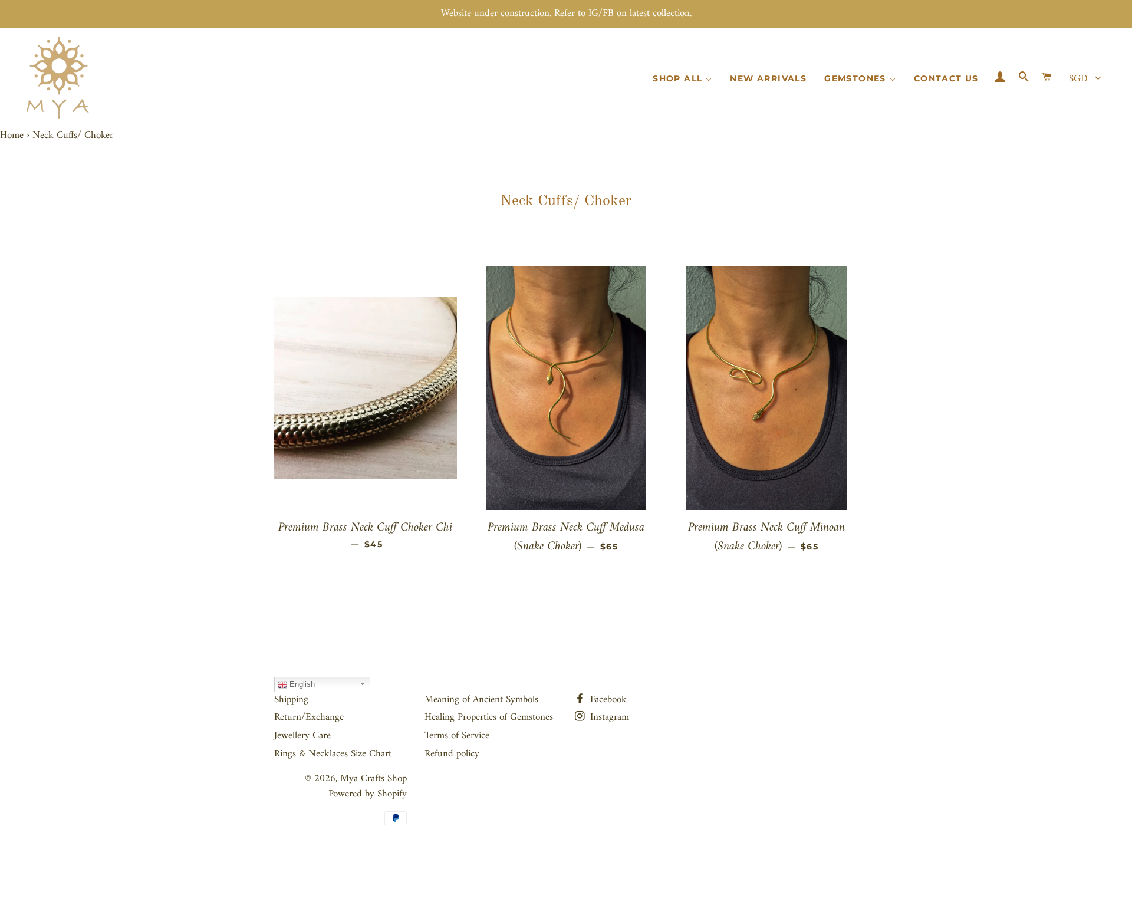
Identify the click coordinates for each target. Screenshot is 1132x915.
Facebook (607, 700)
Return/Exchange (309, 717)
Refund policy (451, 754)
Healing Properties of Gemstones (488, 717)
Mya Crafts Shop (373, 779)
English (301, 684)
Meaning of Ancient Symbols (481, 700)
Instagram (608, 717)
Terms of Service (456, 736)
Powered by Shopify (367, 794)
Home (12, 135)
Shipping (291, 700)
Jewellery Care (302, 736)
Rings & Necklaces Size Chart (332, 754)
